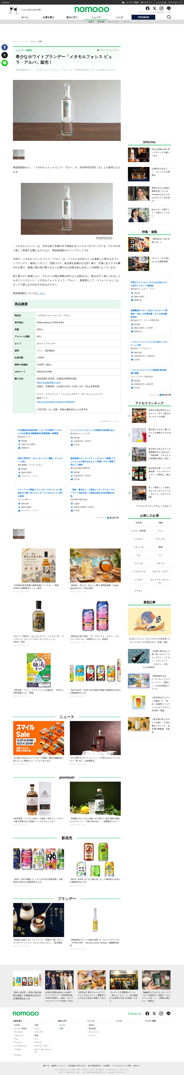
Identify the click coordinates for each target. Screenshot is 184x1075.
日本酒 (17, 1025)
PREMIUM (143, 17)
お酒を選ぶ (48, 17)
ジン (36, 1039)
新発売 (67, 838)
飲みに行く (72, 17)
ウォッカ (18, 1042)
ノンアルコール (21, 1046)
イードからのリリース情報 (121, 1065)
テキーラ (38, 1042)
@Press (136, 1065)
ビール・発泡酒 (21, 1029)
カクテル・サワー (42, 1046)
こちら (41, 293)
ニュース (96, 17)
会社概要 (106, 1065)
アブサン (18, 1055)
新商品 (91, 22)
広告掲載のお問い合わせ (77, 1065)
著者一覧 (46, 1065)
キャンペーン (113, 22)
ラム (16, 1039)
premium (66, 777)
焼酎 (36, 1025)
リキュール (19, 1035)
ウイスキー (19, 1032)
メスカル (18, 1049)
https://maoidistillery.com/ (49, 382)
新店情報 (101, 22)
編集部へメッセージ (59, 1065)
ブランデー (67, 899)
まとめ (62, 1025)
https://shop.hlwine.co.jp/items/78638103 (56, 402)
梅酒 (36, 1035)
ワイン (37, 1029)
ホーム (24, 17)
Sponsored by (101, 517)
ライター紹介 (150, 1021)
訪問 (61, 1029)
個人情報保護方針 (94, 1065)
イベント (126, 22)
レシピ (119, 17)
